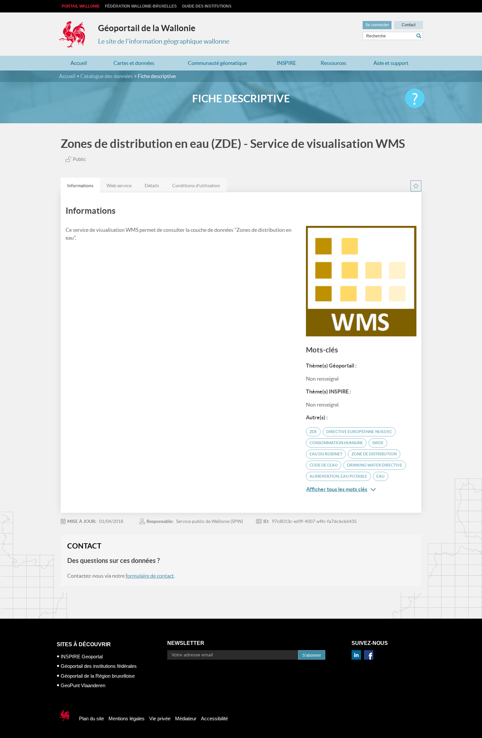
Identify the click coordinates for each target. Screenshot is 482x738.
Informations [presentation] (80, 185)
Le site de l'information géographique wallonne (163, 41)
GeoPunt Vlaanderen (83, 685)
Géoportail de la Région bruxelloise (98, 676)
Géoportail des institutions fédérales (99, 666)
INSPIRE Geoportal (82, 656)
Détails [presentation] (152, 185)
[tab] (80, 185)
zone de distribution (374, 454)
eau (380, 476)
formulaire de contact (150, 576)
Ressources (333, 63)
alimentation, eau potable (338, 476)
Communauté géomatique (217, 63)
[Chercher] (419, 36)
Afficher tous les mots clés (336, 489)
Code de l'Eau (324, 465)
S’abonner (311, 655)
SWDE (378, 443)
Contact (408, 25)
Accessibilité (214, 718)
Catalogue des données (106, 76)
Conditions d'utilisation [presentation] (196, 185)
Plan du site (91, 718)
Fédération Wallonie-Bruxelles (141, 6)
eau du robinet (326, 454)
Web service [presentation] (119, 185)
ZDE (313, 431)
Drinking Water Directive (374, 465)
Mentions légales (127, 718)
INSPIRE (286, 63)
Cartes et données (133, 63)
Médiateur (185, 718)
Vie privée (160, 718)
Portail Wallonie (81, 6)
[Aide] (415, 98)
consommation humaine (336, 443)
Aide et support (391, 63)
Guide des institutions (206, 6)
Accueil (78, 63)
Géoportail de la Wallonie (146, 28)
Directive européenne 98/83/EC (359, 431)
